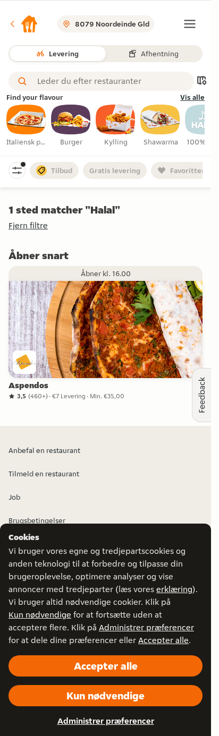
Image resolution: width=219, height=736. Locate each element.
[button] (23, 23)
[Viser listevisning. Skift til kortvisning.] (201, 81)
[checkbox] (26, 126)
